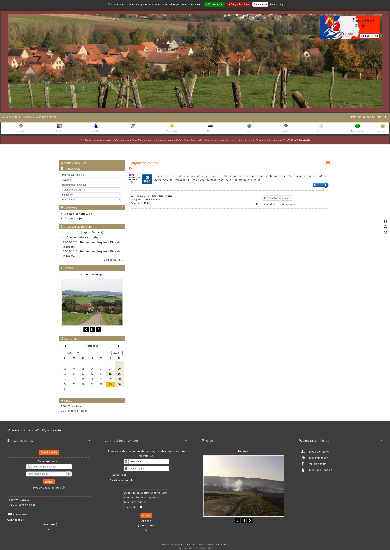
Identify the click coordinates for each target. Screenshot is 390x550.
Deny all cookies (239, 4)
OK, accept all (215, 4)
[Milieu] (385, 226)
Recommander (318, 458)
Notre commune (92, 163)
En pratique (92, 168)
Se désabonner (120, 480)
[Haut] (385, 221)
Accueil (27, 117)
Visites (92, 400)
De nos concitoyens (77, 214)
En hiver (243, 451)
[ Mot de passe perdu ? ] (49, 487)
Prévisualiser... (269, 204)
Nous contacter (318, 451)
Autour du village (92, 274)
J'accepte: (132, 507)
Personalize (260, 4)
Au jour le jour (74, 218)
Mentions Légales (320, 470)
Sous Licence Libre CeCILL (213, 545)
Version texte (317, 464)
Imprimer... (292, 204)
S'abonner (116, 475)
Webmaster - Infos (340, 440)
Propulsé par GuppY (172, 545)
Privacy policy (276, 4)
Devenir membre (49, 452)
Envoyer (49, 481)
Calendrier (92, 338)
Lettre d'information (146, 440)
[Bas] (385, 232)
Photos (92, 268)
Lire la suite (112, 260)
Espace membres (48, 440)
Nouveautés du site (92, 226)
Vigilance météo (144, 163)
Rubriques (92, 207)
